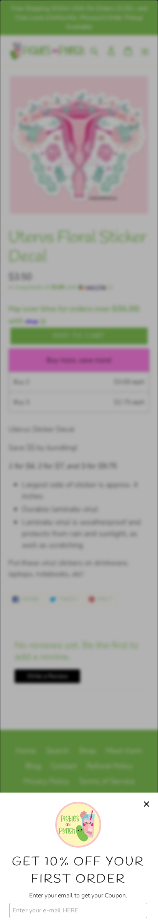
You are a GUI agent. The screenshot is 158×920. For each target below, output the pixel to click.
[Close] (146, 804)
